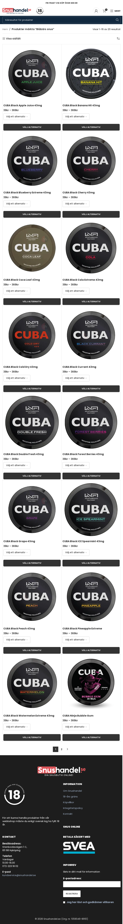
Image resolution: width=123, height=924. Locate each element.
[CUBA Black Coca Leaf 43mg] (32, 248)
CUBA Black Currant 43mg (79, 367)
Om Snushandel (72, 790)
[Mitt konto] (96, 11)
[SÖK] (117, 20)
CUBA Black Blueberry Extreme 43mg (27, 192)
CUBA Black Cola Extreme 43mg (82, 279)
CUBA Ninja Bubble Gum (77, 715)
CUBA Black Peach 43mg (19, 628)
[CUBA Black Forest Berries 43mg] (91, 422)
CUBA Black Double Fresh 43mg (23, 454)
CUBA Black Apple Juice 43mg (22, 105)
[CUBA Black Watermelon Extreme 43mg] (32, 684)
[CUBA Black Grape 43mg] (32, 509)
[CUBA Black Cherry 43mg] (91, 161)
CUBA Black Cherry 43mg (78, 192)
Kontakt (68, 813)
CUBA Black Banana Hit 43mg (81, 105)
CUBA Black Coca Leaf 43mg (21, 279)
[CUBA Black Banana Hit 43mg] (91, 73)
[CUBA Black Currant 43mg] (91, 335)
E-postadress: (72, 878)
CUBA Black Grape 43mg (19, 541)
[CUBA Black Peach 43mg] (32, 596)
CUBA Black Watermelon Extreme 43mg (28, 715)
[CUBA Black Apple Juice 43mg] (32, 73)
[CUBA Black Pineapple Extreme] (91, 596)
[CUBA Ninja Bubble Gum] (91, 684)
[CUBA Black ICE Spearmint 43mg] (91, 509)
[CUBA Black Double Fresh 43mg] (32, 422)
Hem (5, 29)
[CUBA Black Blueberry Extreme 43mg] (32, 161)
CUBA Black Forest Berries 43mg (83, 454)
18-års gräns (70, 796)
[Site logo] (16, 10)
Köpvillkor (68, 802)
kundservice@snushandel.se (19, 875)
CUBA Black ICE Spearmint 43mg (83, 541)
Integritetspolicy (73, 808)
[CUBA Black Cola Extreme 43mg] (91, 248)
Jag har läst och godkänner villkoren (90, 902)
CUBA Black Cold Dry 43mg (20, 367)
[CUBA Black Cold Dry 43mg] (32, 335)
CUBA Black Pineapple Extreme (82, 628)
